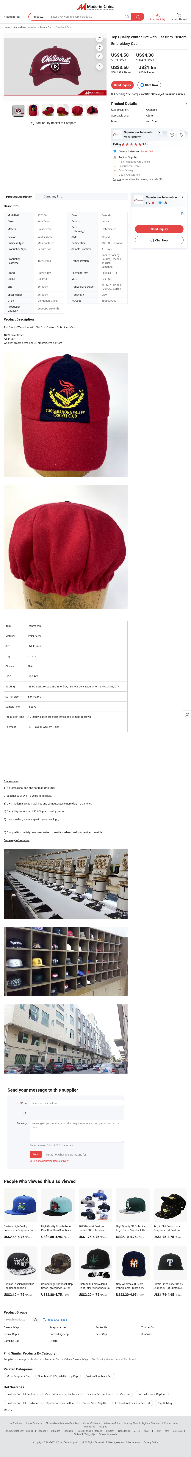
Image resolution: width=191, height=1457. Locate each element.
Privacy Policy (151, 1442)
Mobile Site (89, 1426)
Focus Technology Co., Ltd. (71, 1442)
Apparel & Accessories (25, 27)
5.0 (148, 202)
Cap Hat (125, 1394)
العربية (137, 1430)
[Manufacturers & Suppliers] (95, 6)
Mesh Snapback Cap (18, 1376)
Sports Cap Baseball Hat (60, 1403)
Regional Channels (151, 1423)
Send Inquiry (122, 85)
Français (68, 1430)
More (7, 1410)
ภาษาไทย (178, 1430)
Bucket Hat (102, 1327)
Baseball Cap (11, 1327)
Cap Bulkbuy (165, 1403)
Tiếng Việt (89, 1434)
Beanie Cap (10, 1334)
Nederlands (124, 1430)
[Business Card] (182, 213)
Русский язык (84, 1430)
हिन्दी (167, 1430)
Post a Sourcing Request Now (49, 1161)
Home (7, 27)
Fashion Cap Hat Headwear (23, 1403)
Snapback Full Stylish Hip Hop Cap (58, 1376)
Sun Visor (146, 1334)
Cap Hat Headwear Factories (62, 1394)
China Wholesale (91, 1423)
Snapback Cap (63, 27)
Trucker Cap (148, 1327)
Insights (103, 1426)
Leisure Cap (46, 27)
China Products (34, 1423)
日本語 (157, 1430)
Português (55, 1430)
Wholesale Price (112, 1423)
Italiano (98, 1430)
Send (36, 1154)
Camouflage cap (59, 1334)
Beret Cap (101, 1334)
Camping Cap (11, 1341)
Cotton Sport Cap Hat (94, 1403)
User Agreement (116, 1442)
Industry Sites (131, 1423)
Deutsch (110, 1430)
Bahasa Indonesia (108, 1434)
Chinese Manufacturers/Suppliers (62, 1423)
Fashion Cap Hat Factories (22, 1394)
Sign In (117, 179)
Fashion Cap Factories (99, 1394)
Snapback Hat (58, 1327)
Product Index (171, 1423)
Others (53, 1341)
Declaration (134, 1442)
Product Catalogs (56, 1319)
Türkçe (77, 1434)
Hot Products (15, 1423)
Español (41, 1430)
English (30, 1430)
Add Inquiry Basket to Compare (55, 123)
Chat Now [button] (151, 85)
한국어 (147, 1430)
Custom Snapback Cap (99, 1376)
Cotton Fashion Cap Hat (152, 1394)
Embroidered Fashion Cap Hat (132, 1403)
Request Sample (175, 93)
